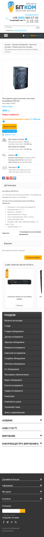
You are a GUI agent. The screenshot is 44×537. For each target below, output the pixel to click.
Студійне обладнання (15, 358)
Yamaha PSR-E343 (20, 30)
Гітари (7, 326)
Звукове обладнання (20, 44)
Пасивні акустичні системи (22, 47)
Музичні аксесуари (13, 320)
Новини (7, 420)
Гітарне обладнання (14, 331)
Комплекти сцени (13, 401)
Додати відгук (7, 106)
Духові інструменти (14, 337)
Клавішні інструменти (15, 347)
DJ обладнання (12, 369)
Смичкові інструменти (15, 353)
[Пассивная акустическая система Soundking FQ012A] (20, 77)
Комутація (9, 396)
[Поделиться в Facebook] (3, 178)
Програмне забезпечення (17, 374)
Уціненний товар (12, 407)
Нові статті (9, 428)
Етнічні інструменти (14, 385)
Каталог (8, 44)
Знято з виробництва (15, 412)
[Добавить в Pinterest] (11, 178)
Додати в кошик (9, 126)
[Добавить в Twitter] (14, 178)
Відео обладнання (13, 380)
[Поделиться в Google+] (7, 178)
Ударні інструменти (14, 391)
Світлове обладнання (15, 364)
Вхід (27, 35)
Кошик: (33, 35)
